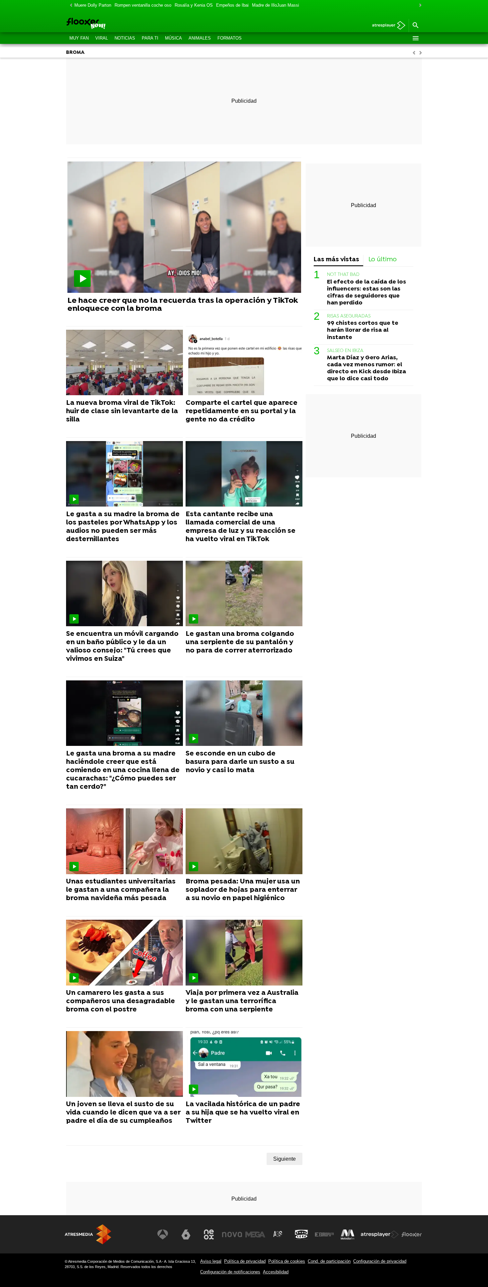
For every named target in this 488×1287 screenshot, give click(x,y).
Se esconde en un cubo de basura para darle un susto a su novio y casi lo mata (240, 762)
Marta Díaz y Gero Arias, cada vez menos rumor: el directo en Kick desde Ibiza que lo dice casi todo (366, 368)
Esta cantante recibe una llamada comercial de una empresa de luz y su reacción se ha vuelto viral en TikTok (240, 527)
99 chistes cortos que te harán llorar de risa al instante (362, 330)
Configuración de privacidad (379, 1261)
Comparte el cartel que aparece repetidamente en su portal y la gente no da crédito (241, 411)
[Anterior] (69, 5)
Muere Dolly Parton (92, 5)
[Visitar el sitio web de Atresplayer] (380, 1234)
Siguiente (284, 1159)
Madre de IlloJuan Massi (275, 5)
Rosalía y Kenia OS (194, 5)
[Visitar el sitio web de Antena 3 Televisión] (163, 1234)
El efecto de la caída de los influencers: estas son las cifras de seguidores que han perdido (366, 292)
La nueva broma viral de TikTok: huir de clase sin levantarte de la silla (122, 411)
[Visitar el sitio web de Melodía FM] (348, 1234)
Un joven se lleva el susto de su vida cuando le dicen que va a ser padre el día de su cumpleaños (123, 1113)
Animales (200, 38)
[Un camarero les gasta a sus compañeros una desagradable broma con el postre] (124, 953)
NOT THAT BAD (343, 275)
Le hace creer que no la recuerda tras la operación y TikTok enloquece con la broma (182, 305)
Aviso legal (210, 1261)
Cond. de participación (329, 1261)
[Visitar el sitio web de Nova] (232, 1234)
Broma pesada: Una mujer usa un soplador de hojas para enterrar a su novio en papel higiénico (243, 890)
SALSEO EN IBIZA (345, 350)
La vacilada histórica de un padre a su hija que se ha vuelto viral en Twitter (243, 1113)
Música (173, 38)
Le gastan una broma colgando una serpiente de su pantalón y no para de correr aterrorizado (240, 642)
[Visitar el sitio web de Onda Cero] (301, 1234)
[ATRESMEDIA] (88, 1234)
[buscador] (415, 25)
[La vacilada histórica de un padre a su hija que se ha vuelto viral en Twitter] (244, 1064)
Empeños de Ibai (232, 5)
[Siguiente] (418, 5)
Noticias (125, 38)
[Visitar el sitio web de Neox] (209, 1234)
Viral (101, 38)
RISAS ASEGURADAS (348, 316)
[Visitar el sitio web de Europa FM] (324, 1234)
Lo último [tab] (382, 260)
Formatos (229, 38)
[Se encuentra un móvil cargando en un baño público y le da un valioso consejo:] (124, 594)
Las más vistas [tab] (336, 260)
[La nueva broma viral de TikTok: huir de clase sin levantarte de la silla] (124, 363)
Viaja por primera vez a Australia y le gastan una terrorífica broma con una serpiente (242, 1001)
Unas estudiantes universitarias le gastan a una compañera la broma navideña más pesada (121, 890)
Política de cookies (286, 1261)
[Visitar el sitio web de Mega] (255, 1234)
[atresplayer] (386, 26)
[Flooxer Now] (111, 24)
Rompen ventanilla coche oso (143, 5)
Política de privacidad (245, 1261)
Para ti (150, 38)
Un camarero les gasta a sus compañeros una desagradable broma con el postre (120, 1001)
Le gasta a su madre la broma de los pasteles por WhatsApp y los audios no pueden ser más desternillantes (123, 527)
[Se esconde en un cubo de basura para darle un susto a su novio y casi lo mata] (244, 713)
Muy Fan (79, 38)
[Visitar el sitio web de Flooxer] (412, 1234)
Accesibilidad (275, 1271)
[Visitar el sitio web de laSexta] (186, 1234)
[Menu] (415, 38)
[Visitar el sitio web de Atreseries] (278, 1234)
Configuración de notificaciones (230, 1271)
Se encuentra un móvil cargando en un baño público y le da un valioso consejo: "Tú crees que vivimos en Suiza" (122, 646)
